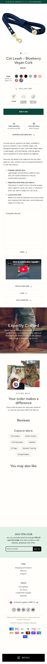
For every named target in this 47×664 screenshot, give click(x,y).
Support (23, 574)
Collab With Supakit (23, 593)
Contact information (24, 620)
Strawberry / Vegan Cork (16, 80)
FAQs (22, 293)
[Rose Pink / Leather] (18, 234)
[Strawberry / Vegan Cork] (6, 238)
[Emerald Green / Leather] (6, 234)
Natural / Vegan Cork (40, 76)
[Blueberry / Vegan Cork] (9, 238)
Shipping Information (23, 568)
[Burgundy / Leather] (9, 234)
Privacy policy (22, 617)
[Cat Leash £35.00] (15, 225)
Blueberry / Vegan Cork (21, 80)
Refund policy (12, 617)
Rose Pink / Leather (35, 76)
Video (22, 252)
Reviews (23, 596)
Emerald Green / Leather (16, 76)
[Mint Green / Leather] (15, 234)
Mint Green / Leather (30, 76)
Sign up (37, 549)
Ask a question (22, 300)
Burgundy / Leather (21, 76)
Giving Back (23, 587)
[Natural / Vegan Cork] (21, 234)
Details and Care (22, 286)
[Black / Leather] (12, 234)
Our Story (23, 590)
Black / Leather (26, 76)
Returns (23, 571)
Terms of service (33, 617)
